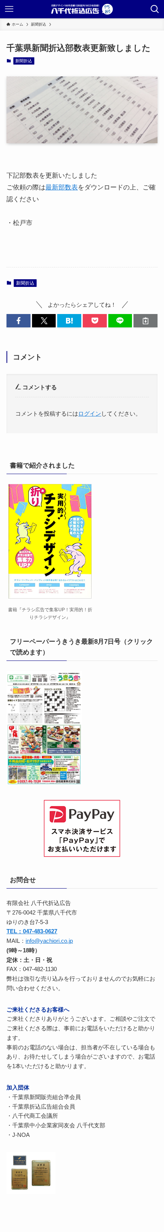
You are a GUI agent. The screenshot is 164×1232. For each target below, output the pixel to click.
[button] (18, 320)
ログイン (89, 413)
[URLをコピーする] (145, 320)
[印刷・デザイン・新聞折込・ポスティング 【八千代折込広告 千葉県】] (82, 9)
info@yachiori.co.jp (49, 940)
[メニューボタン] (9, 9)
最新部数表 (61, 187)
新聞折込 (23, 60)
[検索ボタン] (155, 9)
